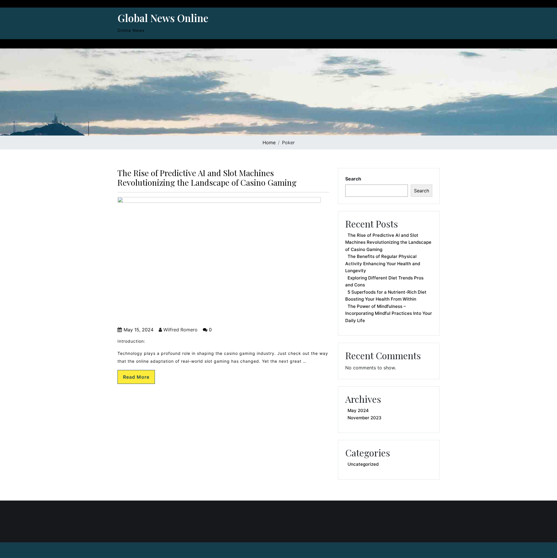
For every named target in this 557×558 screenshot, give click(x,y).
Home (269, 142)
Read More (136, 377)
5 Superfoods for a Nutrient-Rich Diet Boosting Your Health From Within (385, 295)
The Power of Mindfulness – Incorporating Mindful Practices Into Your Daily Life (388, 313)
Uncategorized (363, 464)
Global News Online (162, 18)
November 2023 (364, 417)
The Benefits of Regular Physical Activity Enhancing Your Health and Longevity (382, 263)
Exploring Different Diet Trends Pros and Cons (384, 281)
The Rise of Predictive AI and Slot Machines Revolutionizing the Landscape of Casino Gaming (206, 177)
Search (353, 179)
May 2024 (358, 410)
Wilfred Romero (180, 330)
